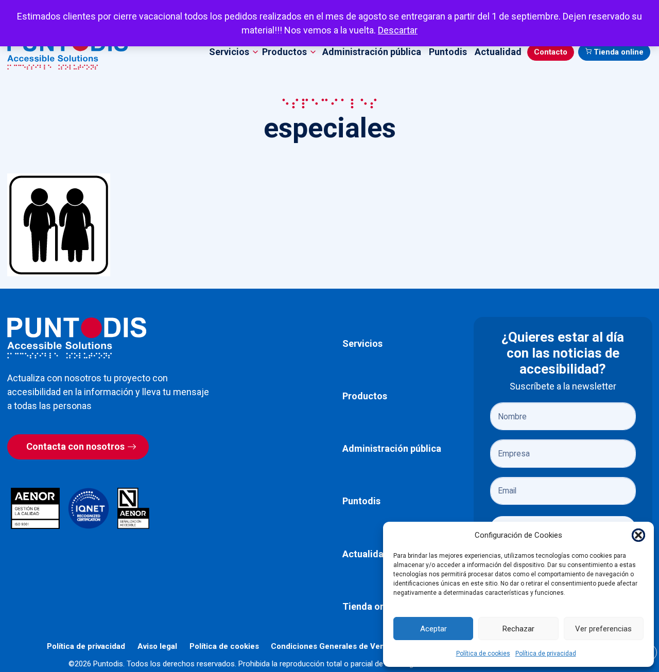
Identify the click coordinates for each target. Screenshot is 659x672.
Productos (364, 396)
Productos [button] (284, 51)
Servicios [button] (229, 51)
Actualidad (498, 51)
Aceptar (433, 628)
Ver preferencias (603, 628)
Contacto (550, 52)
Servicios (362, 343)
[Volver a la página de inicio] (76, 338)
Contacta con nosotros (75, 446)
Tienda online (619, 52)
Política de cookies (483, 653)
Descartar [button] (398, 30)
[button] (638, 535)
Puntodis (448, 51)
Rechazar (518, 628)
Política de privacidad (545, 653)
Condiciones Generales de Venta (331, 646)
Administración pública (371, 51)
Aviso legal (157, 646)
